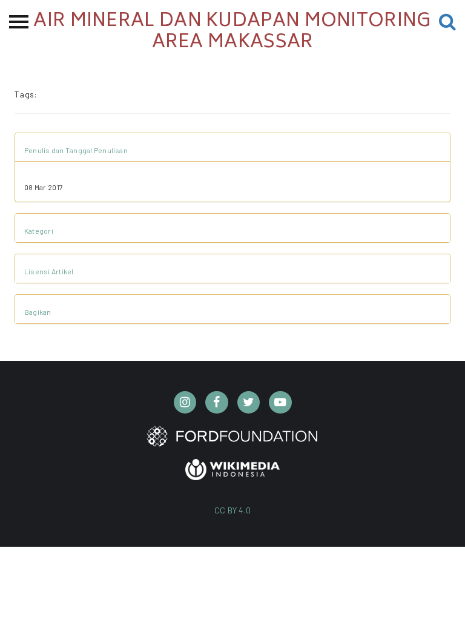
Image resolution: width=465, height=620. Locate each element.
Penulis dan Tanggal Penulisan (76, 150)
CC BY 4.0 (232, 510)
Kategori (38, 230)
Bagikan (37, 312)
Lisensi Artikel (49, 271)
